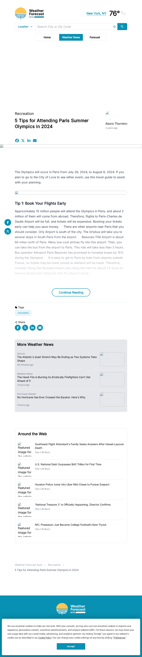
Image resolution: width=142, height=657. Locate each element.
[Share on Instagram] (29, 140)
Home (47, 37)
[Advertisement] (71, 75)
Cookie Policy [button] (44, 637)
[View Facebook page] (7, 222)
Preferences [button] (119, 637)
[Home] (71, 609)
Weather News (71, 37)
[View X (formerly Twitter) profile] (7, 231)
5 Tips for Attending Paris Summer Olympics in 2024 (47, 569)
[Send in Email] (35, 140)
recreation (23, 312)
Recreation (24, 113)
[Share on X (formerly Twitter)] (23, 140)
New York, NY (96, 13)
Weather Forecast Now (28, 564)
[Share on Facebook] (17, 140)
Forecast (95, 37)
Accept (71, 646)
